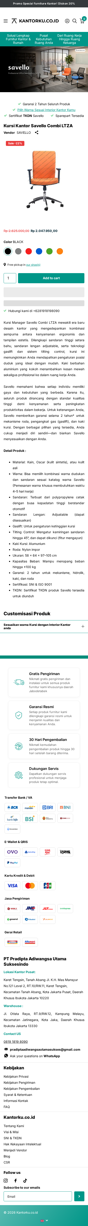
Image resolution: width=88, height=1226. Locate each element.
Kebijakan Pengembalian (22, 1088)
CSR (7, 1162)
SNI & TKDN (13, 1138)
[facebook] (15, 1180)
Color (13, 242)
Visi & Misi (11, 1132)
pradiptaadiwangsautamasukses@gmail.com (45, 1049)
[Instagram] (6, 1181)
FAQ (7, 1107)
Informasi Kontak (16, 1101)
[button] (44, 292)
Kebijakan (14, 1067)
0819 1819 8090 (16, 1041)
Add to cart (51, 278)
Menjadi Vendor (15, 1150)
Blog (7, 1156)
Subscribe (79, 1196)
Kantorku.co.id (19, 1117)
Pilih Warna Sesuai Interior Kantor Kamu (46, 110)
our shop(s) (33, 264)
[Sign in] (67, 21)
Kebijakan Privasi (16, 1076)
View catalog (6, 21)
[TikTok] (25, 1181)
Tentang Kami (14, 1126)
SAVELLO (24, 132)
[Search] (74, 20)
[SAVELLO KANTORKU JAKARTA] (44, 69)
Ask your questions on (35, 1056)
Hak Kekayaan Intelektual (22, 1144)
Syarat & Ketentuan (18, 1095)
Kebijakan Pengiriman (19, 1082)
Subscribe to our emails (22, 1187)
